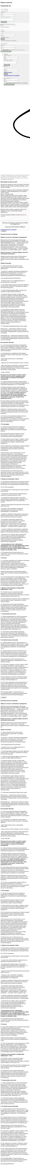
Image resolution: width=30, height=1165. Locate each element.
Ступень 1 (19, 176)
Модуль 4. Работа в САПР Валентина (15, 175)
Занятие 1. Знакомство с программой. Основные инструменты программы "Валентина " (14, 178)
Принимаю (13, 49)
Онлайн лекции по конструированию (15, 175)
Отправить (3, 22)
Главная (6, 9)
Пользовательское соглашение (8, 40)
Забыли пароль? (5, 37)
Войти (2, 39)
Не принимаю (4, 1163)
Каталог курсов (5, 27)
